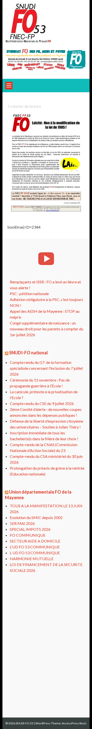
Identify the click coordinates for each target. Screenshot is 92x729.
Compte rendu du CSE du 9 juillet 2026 (42, 403)
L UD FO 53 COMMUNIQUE (35, 552)
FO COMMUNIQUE (27, 535)
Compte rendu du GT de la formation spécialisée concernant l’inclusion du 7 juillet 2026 (46, 368)
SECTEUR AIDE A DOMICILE (35, 541)
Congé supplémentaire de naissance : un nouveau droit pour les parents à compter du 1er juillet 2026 (46, 329)
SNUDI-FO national (28, 352)
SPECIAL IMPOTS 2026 (30, 529)
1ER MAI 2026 (22, 523)
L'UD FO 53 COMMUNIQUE (35, 546)
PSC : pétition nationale (29, 293)
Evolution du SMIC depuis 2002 (36, 517)
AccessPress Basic (74, 723)
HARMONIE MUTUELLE (31, 558)
